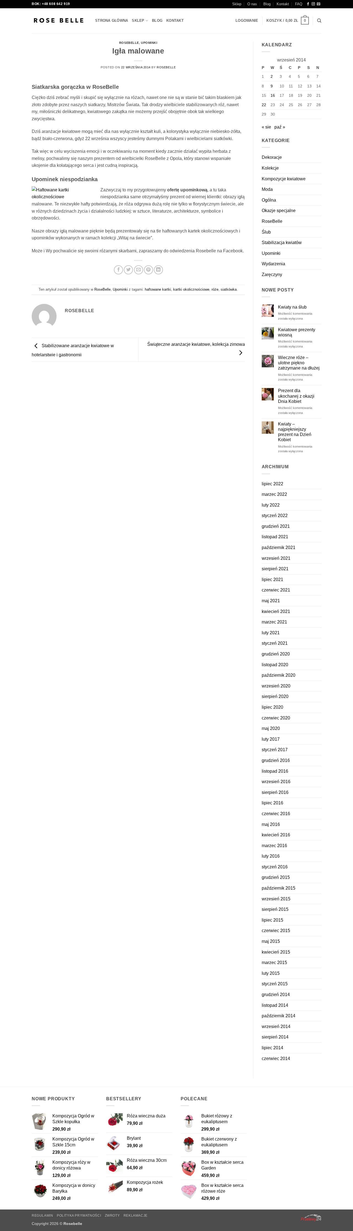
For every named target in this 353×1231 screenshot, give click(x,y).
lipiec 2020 (272, 707)
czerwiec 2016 (276, 813)
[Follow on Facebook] (308, 4)
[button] (247, 21)
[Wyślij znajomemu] (138, 269)
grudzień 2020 (276, 654)
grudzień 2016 (276, 760)
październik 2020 (278, 675)
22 (264, 105)
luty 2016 (271, 856)
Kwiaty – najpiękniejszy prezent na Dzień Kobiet (294, 432)
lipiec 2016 (272, 803)
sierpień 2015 (275, 909)
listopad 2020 (275, 664)
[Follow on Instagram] (313, 4)
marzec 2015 (274, 962)
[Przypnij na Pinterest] (148, 269)
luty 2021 (271, 632)
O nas (252, 4)
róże (215, 289)
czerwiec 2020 (276, 718)
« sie (266, 127)
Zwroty (112, 1215)
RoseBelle (129, 42)
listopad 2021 (275, 536)
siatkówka (229, 289)
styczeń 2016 (275, 867)
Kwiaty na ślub (292, 307)
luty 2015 (271, 973)
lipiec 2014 (272, 1047)
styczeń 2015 (275, 983)
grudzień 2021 (276, 526)
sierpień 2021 (275, 568)
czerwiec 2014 (276, 1058)
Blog (267, 4)
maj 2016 (271, 824)
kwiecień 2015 (276, 952)
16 (273, 95)
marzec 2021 (274, 622)
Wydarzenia (273, 263)
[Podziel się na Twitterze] (128, 269)
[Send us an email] (318, 4)
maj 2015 (271, 941)
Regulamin (42, 1215)
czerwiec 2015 (276, 930)
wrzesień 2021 (276, 558)
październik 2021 (278, 547)
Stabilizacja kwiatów (282, 242)
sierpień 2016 (275, 792)
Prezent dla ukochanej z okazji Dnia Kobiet (296, 395)
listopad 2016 (275, 771)
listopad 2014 (275, 1005)
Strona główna (111, 20)
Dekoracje (272, 157)
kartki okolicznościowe (191, 289)
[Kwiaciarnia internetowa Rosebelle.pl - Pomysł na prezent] (59, 20)
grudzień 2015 (276, 877)
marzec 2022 (274, 494)
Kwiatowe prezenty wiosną (296, 332)
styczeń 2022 (275, 515)
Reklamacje (136, 1215)
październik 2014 (278, 1015)
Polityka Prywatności (79, 1215)
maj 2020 (271, 728)
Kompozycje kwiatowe (284, 178)
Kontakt (283, 4)
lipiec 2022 (272, 483)
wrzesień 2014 (276, 1026)
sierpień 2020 (275, 696)
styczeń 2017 (275, 749)
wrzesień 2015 (276, 899)
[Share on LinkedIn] (158, 269)
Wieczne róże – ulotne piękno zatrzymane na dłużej (299, 362)
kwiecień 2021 (276, 611)
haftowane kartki (158, 289)
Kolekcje (270, 168)
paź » (279, 127)
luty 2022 (271, 505)
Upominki (149, 42)
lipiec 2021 (272, 579)
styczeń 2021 (275, 643)
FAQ (298, 4)
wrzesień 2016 (276, 781)
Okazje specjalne (279, 210)
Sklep (236, 4)
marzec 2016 (274, 845)
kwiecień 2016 (276, 835)
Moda (267, 189)
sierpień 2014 (275, 1037)
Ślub (266, 232)
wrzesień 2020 (276, 686)
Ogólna (269, 200)
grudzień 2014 (276, 994)
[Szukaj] (319, 20)
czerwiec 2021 (276, 590)
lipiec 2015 (272, 920)
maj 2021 (271, 600)
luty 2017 (271, 739)
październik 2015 (278, 888)
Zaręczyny (272, 274)
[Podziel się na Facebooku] (118, 269)
